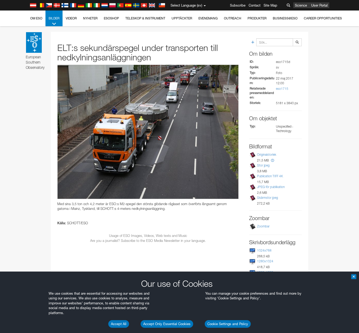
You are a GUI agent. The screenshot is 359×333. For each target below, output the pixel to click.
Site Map (270, 5)
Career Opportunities (323, 18)
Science (301, 5)
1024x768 (264, 250)
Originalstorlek (266, 155)
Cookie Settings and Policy (227, 324)
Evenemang (208, 18)
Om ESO (36, 18)
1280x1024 (265, 261)
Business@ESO (285, 18)
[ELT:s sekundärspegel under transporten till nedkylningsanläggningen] (148, 132)
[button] (272, 160)
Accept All (118, 324)
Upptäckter (182, 18)
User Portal (319, 5)
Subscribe (237, 5)
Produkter (257, 18)
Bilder (54, 18)
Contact (254, 5)
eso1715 (282, 89)
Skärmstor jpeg (267, 198)
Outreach (232, 18)
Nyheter (90, 18)
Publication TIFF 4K (270, 176)
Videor (71, 18)
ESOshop (111, 18)
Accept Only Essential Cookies (167, 324)
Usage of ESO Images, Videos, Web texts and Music (148, 235)
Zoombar (263, 226)
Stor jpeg (263, 165)
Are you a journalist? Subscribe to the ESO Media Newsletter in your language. (148, 240)
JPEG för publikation (271, 187)
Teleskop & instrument (145, 18)
